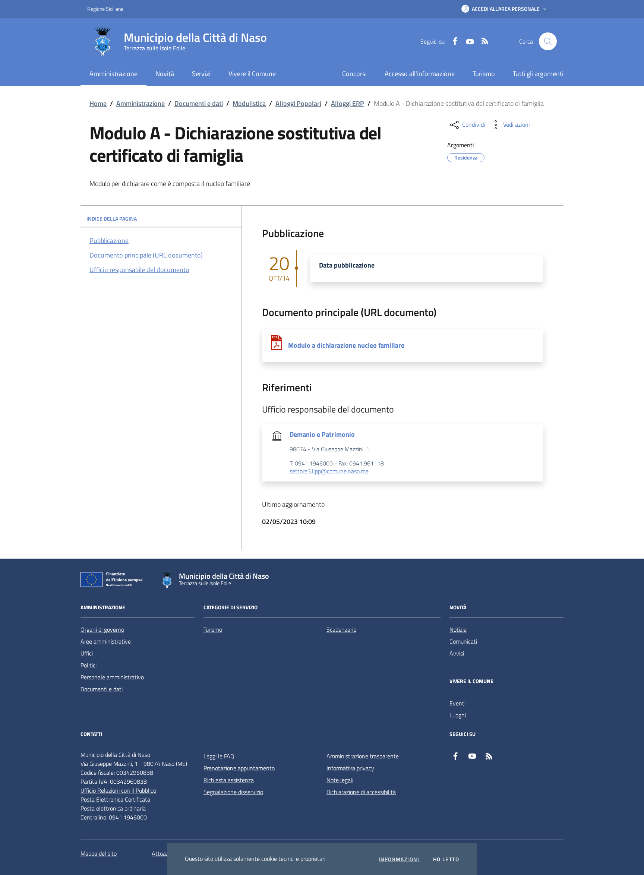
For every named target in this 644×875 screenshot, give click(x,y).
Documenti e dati (198, 103)
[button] (504, 9)
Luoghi (457, 715)
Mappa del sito (98, 853)
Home (98, 103)
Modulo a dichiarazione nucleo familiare (346, 345)
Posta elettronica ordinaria (113, 808)
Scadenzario (341, 629)
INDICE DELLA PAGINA (111, 218)
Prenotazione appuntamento (239, 768)
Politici (88, 665)
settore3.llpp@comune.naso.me (329, 471)
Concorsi (354, 74)
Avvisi (456, 653)
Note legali (339, 780)
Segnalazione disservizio (233, 791)
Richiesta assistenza (228, 780)
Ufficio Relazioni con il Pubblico (118, 790)
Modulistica (249, 103)
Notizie (458, 629)
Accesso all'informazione (420, 74)
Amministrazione (140, 103)
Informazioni (399, 859)
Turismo (484, 74)
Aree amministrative (105, 641)
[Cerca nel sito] (548, 41)
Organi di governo (102, 629)
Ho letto (446, 859)
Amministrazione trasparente (362, 756)
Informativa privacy (350, 768)
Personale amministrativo (112, 677)
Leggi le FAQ (218, 756)
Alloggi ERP (347, 103)
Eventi (457, 703)
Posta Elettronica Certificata (115, 799)
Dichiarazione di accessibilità (361, 791)
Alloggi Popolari (298, 103)
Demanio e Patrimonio (322, 434)
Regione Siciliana (105, 9)
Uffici (86, 653)
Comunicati (463, 641)
